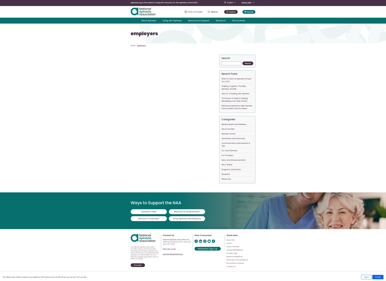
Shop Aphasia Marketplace (187, 218)
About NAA (247, 2)
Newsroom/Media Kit (234, 256)
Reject (366, 277)
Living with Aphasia (172, 20)
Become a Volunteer (148, 218)
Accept (378, 277)
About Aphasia (148, 20)
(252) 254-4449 (169, 249)
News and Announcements (234, 160)
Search (226, 58)
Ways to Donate (232, 246)
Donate (250, 12)
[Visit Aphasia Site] (145, 12)
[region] (193, 276)
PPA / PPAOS (227, 164)
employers (144, 34)
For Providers (227, 155)
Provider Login (231, 253)
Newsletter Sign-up (207, 248)
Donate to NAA (148, 211)
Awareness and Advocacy (233, 138)
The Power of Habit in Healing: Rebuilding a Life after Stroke (235, 99)
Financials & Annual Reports (237, 260)
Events (229, 243)
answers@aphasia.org (173, 254)
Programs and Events (231, 169)
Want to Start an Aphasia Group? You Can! (237, 80)
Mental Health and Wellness (234, 124)
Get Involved (238, 20)
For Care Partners (229, 150)
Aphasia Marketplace (234, 250)
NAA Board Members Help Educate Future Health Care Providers (237, 107)
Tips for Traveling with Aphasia (235, 93)
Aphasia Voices (228, 133)
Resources (226, 179)
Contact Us (230, 266)
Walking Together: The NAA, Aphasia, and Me (234, 87)
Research (221, 20)
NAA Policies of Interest (235, 263)
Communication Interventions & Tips (236, 144)
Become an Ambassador (187, 211)
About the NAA (228, 129)
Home (133, 45)
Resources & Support (198, 20)
